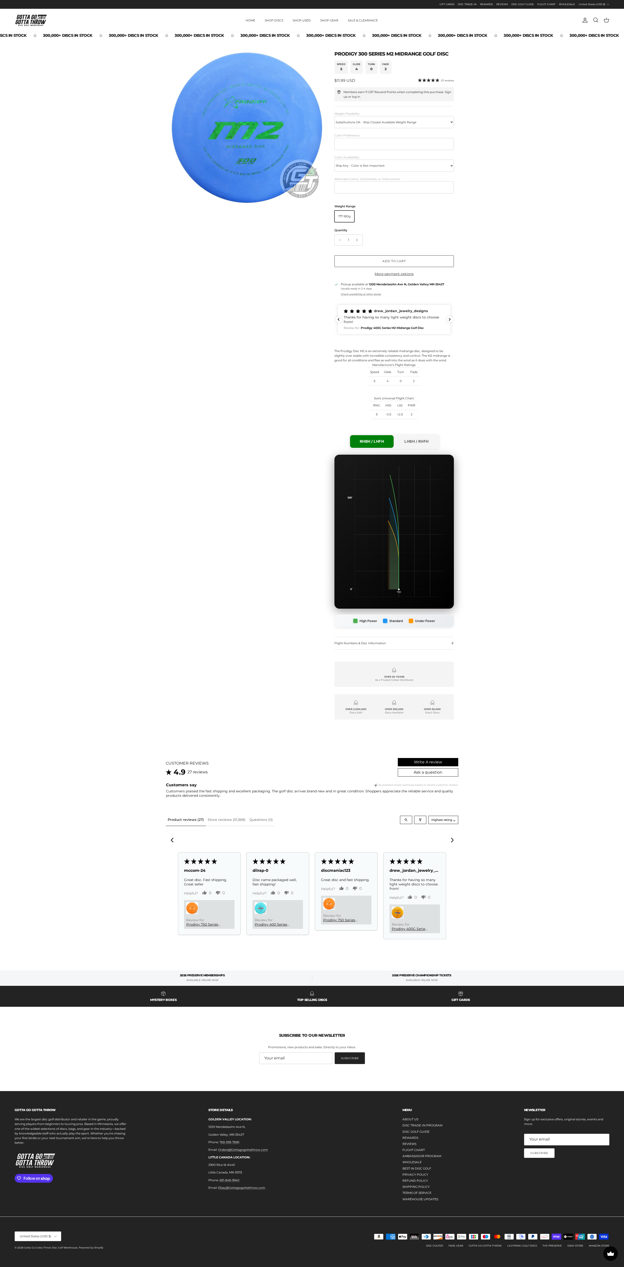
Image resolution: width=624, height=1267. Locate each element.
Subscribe (350, 1058)
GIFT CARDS (446, 4)
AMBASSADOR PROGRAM (421, 1156)
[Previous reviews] (338, 319)
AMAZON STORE (599, 1245)
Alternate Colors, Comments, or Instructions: (367, 179)
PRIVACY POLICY (415, 1174)
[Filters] (420, 820)
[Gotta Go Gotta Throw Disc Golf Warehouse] (31, 20)
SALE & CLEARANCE (363, 20)
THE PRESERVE (552, 1245)
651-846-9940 (229, 1180)
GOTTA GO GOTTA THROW (485, 1245)
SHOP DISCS (274, 20)
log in (356, 96)
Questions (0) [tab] (261, 819)
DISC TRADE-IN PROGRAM (422, 1125)
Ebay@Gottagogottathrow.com (241, 1188)
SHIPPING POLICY (416, 1187)
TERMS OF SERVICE (416, 1193)
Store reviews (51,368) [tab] (226, 819)
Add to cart (394, 261)
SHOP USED (302, 20)
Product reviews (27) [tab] (186, 819)
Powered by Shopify (91, 1247)
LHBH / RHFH (416, 441)
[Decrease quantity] (339, 240)
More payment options (394, 274)
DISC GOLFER (434, 1245)
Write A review (428, 762)
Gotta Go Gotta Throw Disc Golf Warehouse (51, 1247)
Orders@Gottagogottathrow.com (243, 1150)
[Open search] (406, 820)
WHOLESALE (567, 4)
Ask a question (428, 772)
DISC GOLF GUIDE (522, 4)
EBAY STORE (575, 1245)
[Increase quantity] (358, 240)
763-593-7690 (229, 1142)
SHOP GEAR (329, 20)
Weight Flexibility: (347, 113)
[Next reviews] (450, 319)
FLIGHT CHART (546, 4)
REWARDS (486, 4)
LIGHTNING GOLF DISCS (522, 1245)
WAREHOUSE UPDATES (420, 1199)
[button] (394, 319)
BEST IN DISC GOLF (416, 1168)
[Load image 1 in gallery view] (247, 127)
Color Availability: (347, 157)
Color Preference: (347, 135)
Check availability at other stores (361, 294)
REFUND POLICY (415, 1180)
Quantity (340, 230)
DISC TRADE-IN (467, 4)
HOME (250, 20)
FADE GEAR (455, 1245)
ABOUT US (410, 1119)
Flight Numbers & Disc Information (360, 643)
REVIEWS (502, 4)
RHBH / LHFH (372, 441)
